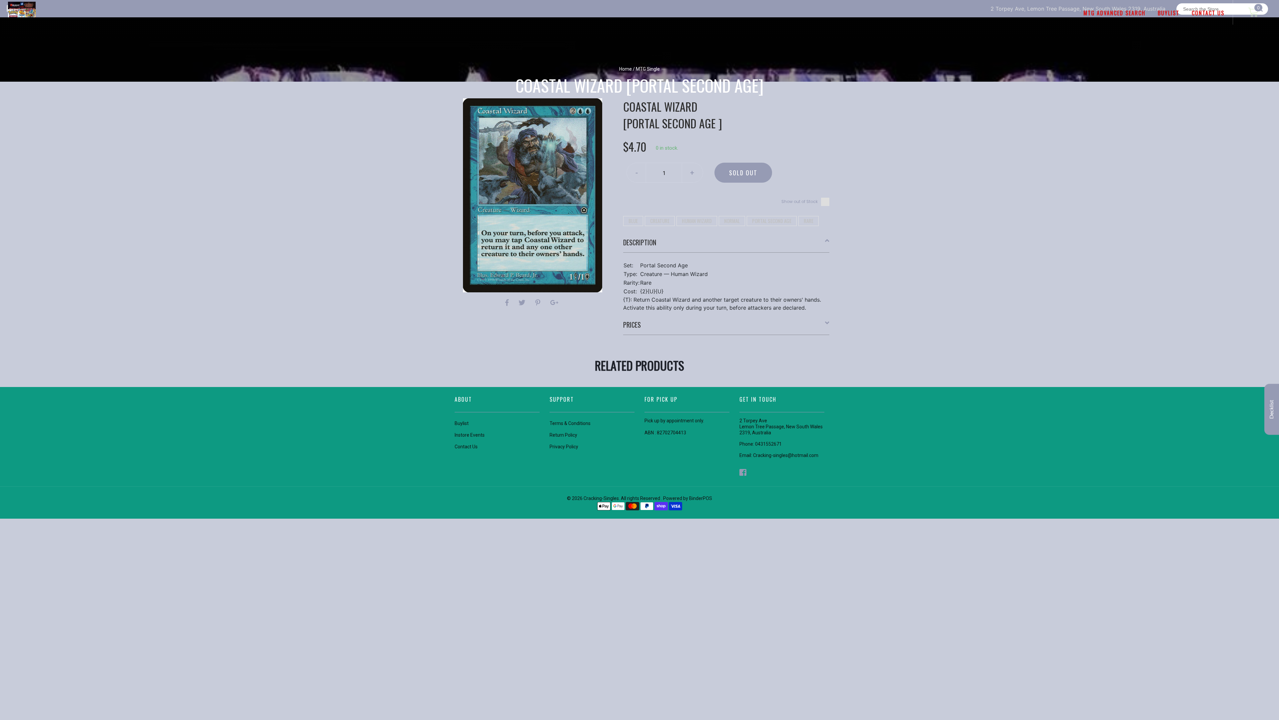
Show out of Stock (799, 201)
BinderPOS (700, 498)
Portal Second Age (771, 220)
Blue (633, 220)
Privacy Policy (564, 446)
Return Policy (563, 435)
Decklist (1271, 409)
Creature (659, 220)
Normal (732, 220)
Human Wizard (697, 220)
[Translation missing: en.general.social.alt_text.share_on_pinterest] (538, 303)
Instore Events (470, 435)
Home (625, 69)
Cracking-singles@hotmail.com (785, 455)
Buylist (462, 423)
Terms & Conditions (570, 423)
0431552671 (768, 444)
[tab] (726, 245)
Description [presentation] (639, 242)
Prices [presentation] (632, 325)
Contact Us (466, 446)
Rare (808, 220)
